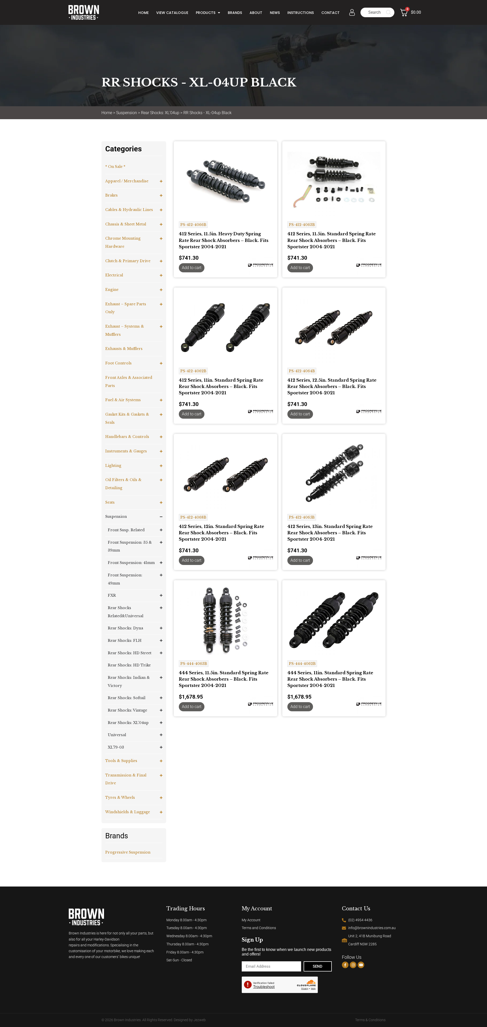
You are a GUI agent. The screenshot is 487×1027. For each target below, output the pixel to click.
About (256, 12)
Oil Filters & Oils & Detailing (123, 483)
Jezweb (200, 1020)
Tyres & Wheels (120, 797)
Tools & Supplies (121, 760)
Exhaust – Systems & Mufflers (124, 330)
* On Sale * (115, 166)
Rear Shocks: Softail (126, 698)
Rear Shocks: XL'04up (160, 112)
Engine (111, 289)
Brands (235, 12)
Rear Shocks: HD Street (129, 653)
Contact (330, 12)
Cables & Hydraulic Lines (129, 209)
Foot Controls (118, 363)
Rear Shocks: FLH (125, 640)
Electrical (114, 275)
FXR (112, 595)
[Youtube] (361, 965)
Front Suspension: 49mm (125, 579)
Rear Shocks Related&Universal (125, 612)
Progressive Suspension (127, 852)
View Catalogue (172, 12)
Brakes (111, 195)
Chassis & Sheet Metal (125, 224)
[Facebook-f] (345, 965)
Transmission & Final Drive (125, 779)
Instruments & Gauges (126, 451)
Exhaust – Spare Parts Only (125, 308)
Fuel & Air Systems (123, 400)
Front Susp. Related (126, 530)
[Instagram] (353, 965)
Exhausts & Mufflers (124, 348)
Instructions (300, 12)
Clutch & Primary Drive (127, 261)
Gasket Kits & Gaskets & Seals (127, 418)
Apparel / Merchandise (126, 181)
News (275, 12)
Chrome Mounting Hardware (123, 242)
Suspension (126, 112)
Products (205, 12)
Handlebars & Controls (127, 436)
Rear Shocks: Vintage (127, 710)
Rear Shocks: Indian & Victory (129, 681)
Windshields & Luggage (127, 812)
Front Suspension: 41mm (131, 562)
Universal (117, 735)
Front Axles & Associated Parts (128, 381)
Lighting (113, 465)
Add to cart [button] (191, 267)
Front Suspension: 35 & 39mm (130, 546)
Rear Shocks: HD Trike (129, 665)
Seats (110, 502)
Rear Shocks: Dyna (125, 628)
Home (143, 12)
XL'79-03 (116, 747)
